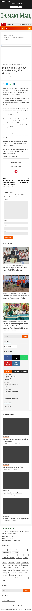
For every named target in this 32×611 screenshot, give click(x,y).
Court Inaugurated (7, 555)
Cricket (15, 555)
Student (20, 572)
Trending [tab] (24, 371)
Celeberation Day (7, 552)
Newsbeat (17, 567)
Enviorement (5, 293)
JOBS (4, 565)
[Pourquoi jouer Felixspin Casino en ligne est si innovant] (16, 426)
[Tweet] (7, 84)
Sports (4, 572)
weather (26, 577)
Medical (13, 265)
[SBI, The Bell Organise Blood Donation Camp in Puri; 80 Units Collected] (16, 255)
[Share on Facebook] (4, 84)
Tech (26, 572)
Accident (5, 550)
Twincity (23, 265)
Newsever (21, 609)
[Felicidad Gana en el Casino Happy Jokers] (16, 506)
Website (6, 231)
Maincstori (17, 565)
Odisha (23, 567)
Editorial (25, 557)
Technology (5, 575)
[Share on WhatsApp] (10, 84)
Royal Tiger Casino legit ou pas (12, 493)
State (9, 572)
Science (10, 570)
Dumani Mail (6, 77)
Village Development (16, 577)
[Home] (3, 28)
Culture (26, 555)
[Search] (27, 28)
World (4, 580)
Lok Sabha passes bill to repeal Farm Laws (22, 180)
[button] (6, 28)
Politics (4, 570)
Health (10, 64)
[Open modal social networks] (13, 84)
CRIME (20, 555)
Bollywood (11, 550)
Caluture (25, 550)
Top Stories (19, 64)
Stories (14, 572)
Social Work (18, 265)
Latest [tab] (8, 371)
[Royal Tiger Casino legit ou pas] (16, 480)
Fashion (4, 562)
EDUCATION (5, 560)
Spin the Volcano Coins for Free (13, 467)
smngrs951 (14, 443)
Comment (7, 199)
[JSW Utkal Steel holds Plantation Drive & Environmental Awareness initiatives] (16, 283)
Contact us (13, 3)
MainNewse (25, 565)
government (11, 562)
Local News (8, 265)
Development (11, 557)
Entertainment (13, 560)
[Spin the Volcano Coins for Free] (16, 454)
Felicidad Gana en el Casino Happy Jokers (11, 398)
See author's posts (16, 166)
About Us (19, 3)
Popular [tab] (16, 371)
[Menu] (6, 28)
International (25, 562)
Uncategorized (7, 374)
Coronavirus (5, 64)
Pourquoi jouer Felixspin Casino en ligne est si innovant (10, 378)
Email (5, 225)
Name (5, 220)
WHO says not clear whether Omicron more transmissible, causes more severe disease (9, 182)
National (14, 64)
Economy (19, 557)
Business (18, 550)
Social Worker (25, 570)
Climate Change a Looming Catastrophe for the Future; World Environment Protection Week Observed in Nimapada (16, 326)
